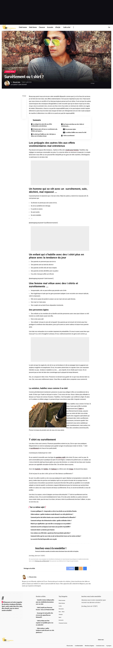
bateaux (54, 469)
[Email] (102, 83)
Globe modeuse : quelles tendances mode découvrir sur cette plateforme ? (52, 514)
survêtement (34, 448)
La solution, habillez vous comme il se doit (75, 132)
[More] (107, 83)
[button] (73, 27)
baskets (37, 469)
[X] (108, 639)
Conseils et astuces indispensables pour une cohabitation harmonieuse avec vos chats (45, 602)
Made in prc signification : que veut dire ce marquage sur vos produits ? (51, 523)
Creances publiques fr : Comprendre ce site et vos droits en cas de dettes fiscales (54, 511)
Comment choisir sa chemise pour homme (43, 530)
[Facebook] (106, 639)
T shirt (80, 408)
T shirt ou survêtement (68, 135)
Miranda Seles (16, 82)
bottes (46, 469)
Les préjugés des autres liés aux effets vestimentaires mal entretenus (41, 125)
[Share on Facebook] (96, 83)
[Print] (104, 83)
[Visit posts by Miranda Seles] (7, 83)
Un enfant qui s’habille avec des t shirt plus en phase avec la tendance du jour (43, 135)
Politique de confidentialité (42, 561)
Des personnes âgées (70, 129)
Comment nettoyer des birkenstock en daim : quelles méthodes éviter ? (51, 520)
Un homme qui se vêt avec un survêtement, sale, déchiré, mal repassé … (44, 130)
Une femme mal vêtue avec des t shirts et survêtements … (72, 125)
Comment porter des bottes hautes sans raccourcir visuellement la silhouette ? (53, 517)
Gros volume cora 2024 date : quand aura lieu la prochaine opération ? (50, 533)
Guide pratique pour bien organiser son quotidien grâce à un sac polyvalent (44, 623)
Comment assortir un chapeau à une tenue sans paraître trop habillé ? (51, 527)
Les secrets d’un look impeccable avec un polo (44, 539)
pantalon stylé (60, 457)
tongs (71, 469)
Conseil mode (10, 71)
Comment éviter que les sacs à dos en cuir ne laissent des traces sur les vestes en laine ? (56, 536)
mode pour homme (72, 150)
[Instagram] (110, 639)
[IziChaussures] (9, 27)
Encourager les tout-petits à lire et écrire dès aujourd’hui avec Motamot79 (44, 615)
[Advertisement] (56, 12)
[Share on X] (99, 83)
